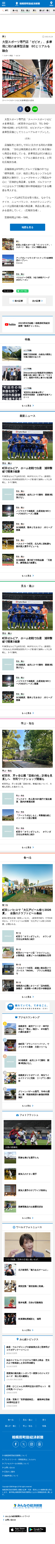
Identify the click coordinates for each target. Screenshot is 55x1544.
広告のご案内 (9, 1472)
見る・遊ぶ (25, 10)
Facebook (16, 1444)
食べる (15, 10)
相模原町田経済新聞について (15, 1455)
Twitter (24, 1444)
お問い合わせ (9, 1467)
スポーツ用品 (8, 55)
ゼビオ (18, 55)
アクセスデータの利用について (16, 1463)
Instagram (31, 1444)
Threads (39, 1444)
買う (34, 10)
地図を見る (27, 227)
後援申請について (11, 1475)
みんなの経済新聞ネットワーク (27, 1506)
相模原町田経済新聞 (27, 4)
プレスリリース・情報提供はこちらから (20, 1459)
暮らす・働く (44, 10)
